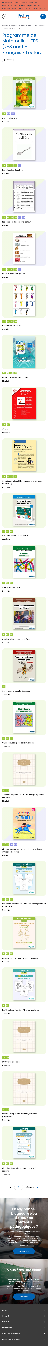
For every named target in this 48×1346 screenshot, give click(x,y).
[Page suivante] (37, 1187)
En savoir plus (24, 1251)
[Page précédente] (10, 1187)
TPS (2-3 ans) (39, 25)
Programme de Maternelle (21, 25)
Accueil (5, 25)
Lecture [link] (17, 28)
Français (7, 28)
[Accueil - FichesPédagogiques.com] (24, 16)
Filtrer (9, 60)
